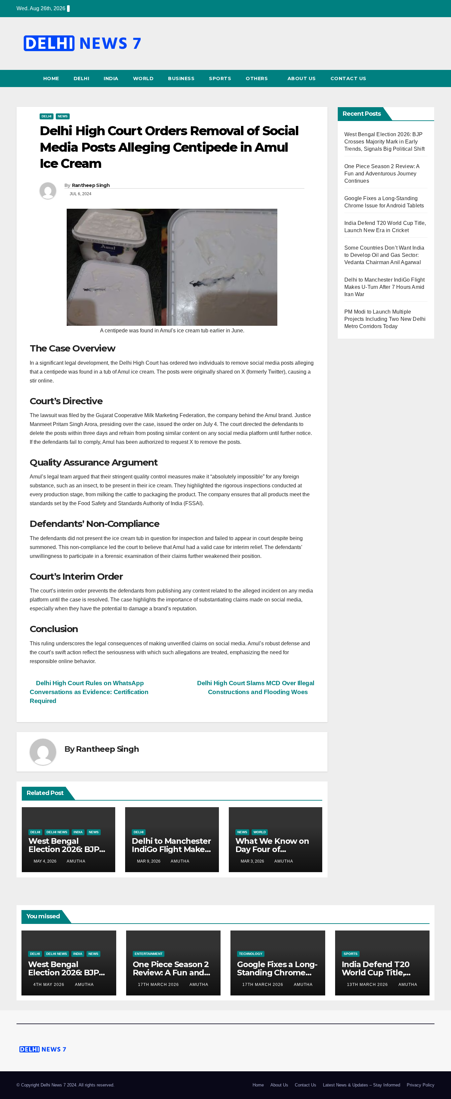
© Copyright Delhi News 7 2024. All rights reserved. (66, 1085)
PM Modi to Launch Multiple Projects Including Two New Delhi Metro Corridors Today (385, 319)
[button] (430, 78)
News (63, 116)
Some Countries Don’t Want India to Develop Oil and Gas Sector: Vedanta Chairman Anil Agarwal (384, 255)
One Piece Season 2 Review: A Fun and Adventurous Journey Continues (382, 174)
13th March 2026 (368, 984)
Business (181, 78)
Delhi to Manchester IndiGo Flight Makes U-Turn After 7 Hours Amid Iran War (384, 287)
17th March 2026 (159, 984)
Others (257, 78)
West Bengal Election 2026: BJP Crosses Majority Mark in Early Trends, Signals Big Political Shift (384, 142)
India (111, 78)
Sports (220, 78)
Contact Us (348, 78)
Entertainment (148, 954)
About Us (302, 78)
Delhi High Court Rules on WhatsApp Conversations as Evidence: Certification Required (89, 692)
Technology (250, 954)
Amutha (76, 861)
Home (51, 78)
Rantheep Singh (91, 185)
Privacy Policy (420, 1085)
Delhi (81, 78)
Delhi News (57, 832)
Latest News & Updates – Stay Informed (361, 1085)
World (143, 78)
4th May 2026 (49, 984)
